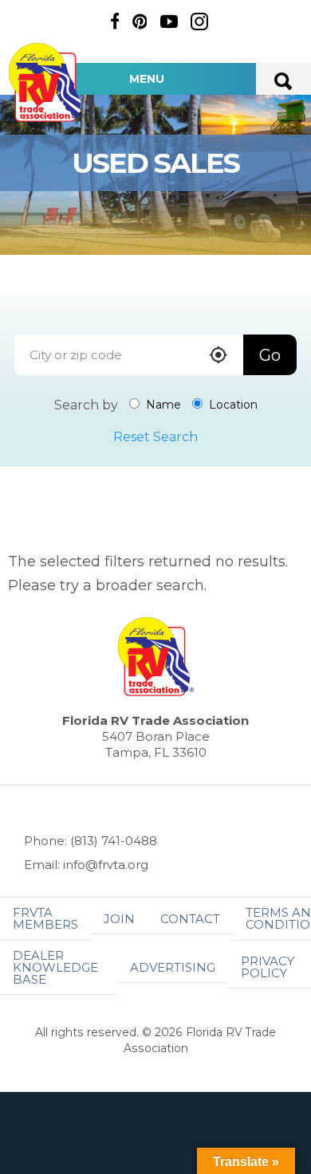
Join (119, 918)
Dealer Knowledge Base (55, 967)
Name (162, 404)
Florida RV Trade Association (46, 82)
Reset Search (155, 436)
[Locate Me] (218, 356)
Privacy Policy (267, 966)
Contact (190, 918)
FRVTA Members (45, 918)
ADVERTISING (172, 967)
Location (232, 404)
